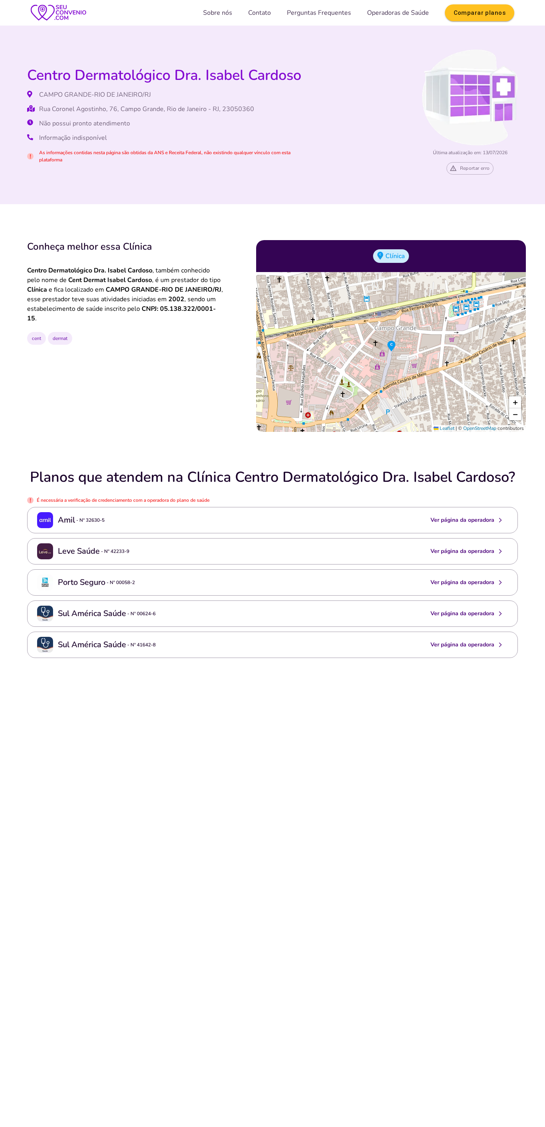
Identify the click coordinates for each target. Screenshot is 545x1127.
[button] (391, 346)
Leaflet (446, 428)
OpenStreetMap (479, 428)
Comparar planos (480, 12)
